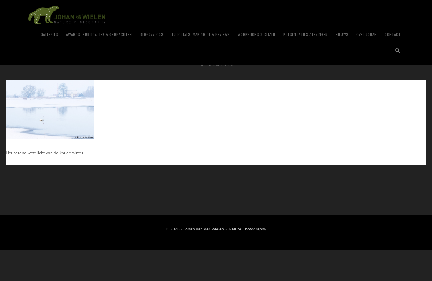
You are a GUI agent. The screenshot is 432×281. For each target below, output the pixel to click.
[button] (398, 51)
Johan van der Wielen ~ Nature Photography (101, 15)
